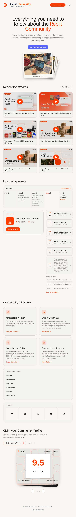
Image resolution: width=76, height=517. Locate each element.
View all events (51, 292)
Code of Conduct (38, 510)
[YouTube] (12, 414)
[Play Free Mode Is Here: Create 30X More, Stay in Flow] (56, 101)
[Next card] (43, 491)
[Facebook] (51, 414)
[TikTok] (64, 414)
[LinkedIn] (25, 414)
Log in (30, 443)
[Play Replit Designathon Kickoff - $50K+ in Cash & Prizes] (56, 157)
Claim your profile (12, 443)
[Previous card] (32, 491)
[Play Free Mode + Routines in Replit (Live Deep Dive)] (20, 101)
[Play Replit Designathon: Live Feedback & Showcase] (20, 157)
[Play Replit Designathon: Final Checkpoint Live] (56, 129)
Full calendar (65, 188)
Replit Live (65, 87)
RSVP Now (12, 229)
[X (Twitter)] (38, 414)
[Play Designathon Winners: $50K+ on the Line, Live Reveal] (20, 129)
